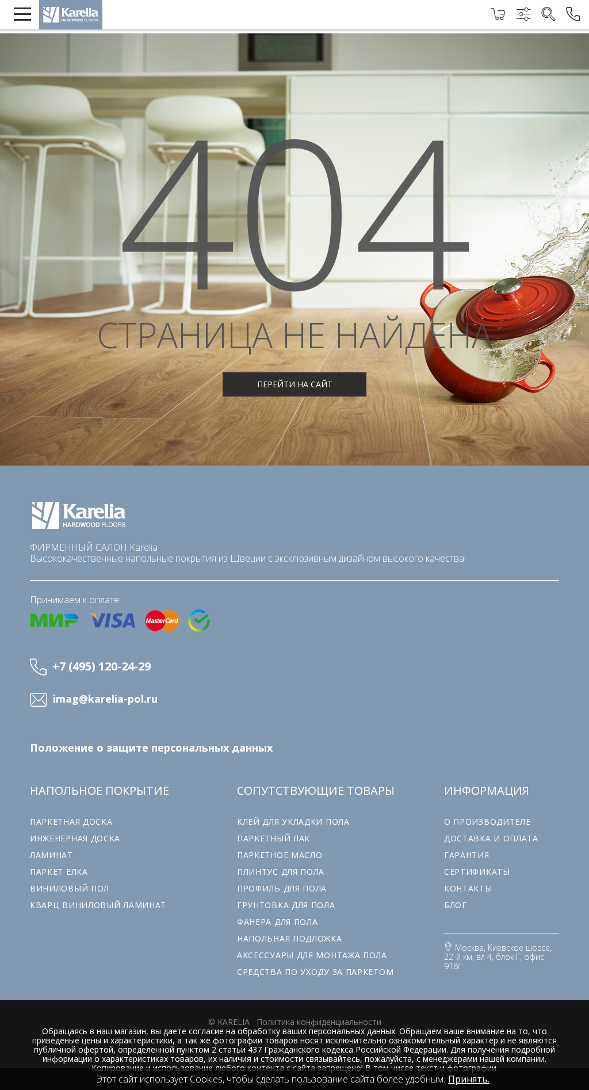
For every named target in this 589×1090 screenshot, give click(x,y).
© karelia (229, 1021)
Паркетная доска (71, 821)
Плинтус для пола (280, 871)
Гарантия (466, 854)
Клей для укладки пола (293, 821)
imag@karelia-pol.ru (105, 699)
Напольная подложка (289, 938)
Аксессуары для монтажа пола (312, 955)
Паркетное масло (280, 854)
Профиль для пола (282, 888)
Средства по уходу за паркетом (315, 971)
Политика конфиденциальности (319, 1021)
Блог (455, 905)
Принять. (468, 1079)
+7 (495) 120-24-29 (101, 666)
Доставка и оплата (491, 838)
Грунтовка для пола (286, 905)
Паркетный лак (273, 838)
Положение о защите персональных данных (151, 748)
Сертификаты (477, 871)
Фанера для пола (277, 921)
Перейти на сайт (294, 384)
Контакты (468, 888)
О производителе (487, 821)
